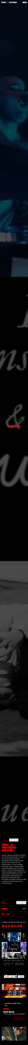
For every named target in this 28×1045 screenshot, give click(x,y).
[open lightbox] (14, 949)
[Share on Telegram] (21, 926)
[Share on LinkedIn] (15, 926)
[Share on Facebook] (9, 926)
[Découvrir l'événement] (14, 1031)
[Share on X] (18, 926)
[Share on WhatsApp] (12, 926)
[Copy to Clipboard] (3, 926)
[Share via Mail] (6, 926)
